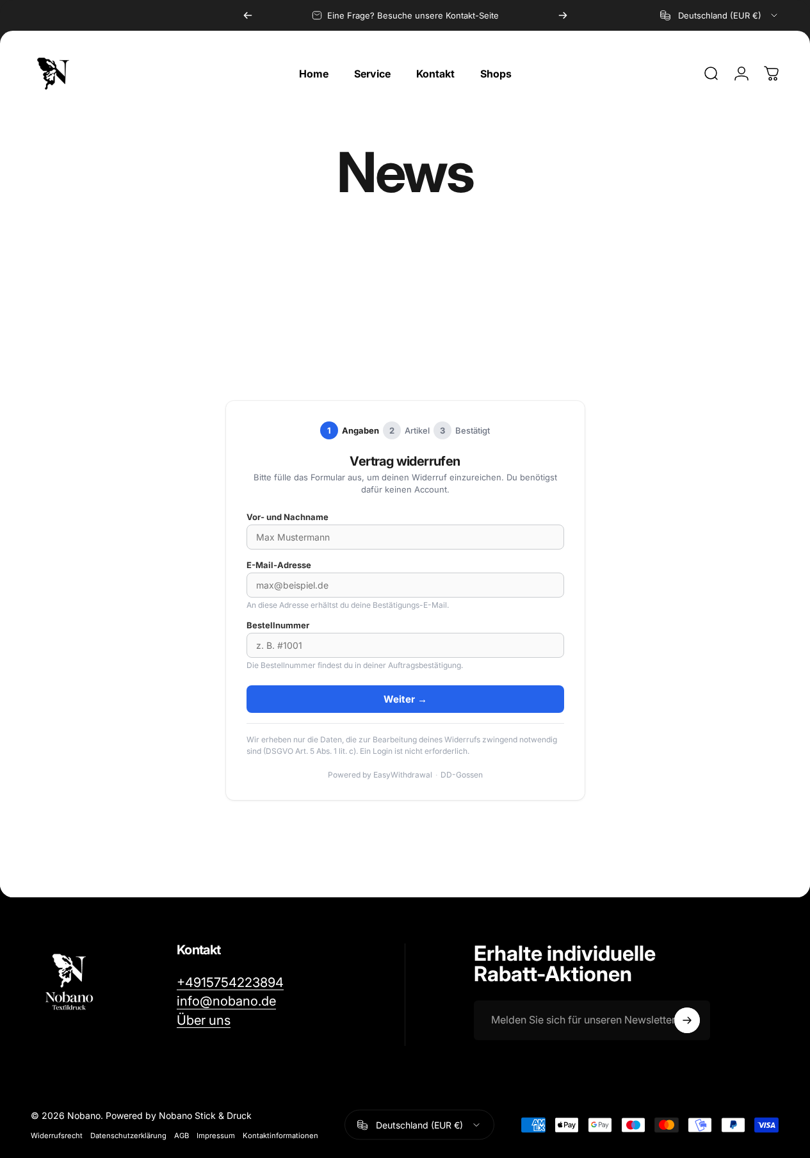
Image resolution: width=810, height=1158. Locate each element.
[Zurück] (248, 15)
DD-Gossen (462, 774)
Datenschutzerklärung (128, 1135)
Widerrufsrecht (57, 1135)
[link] (204, 1020)
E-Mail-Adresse (279, 565)
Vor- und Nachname (287, 517)
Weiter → (405, 699)
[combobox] (719, 15)
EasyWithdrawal (402, 774)
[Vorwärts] (563, 15)
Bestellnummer (278, 625)
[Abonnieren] (687, 1020)
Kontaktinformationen (280, 1135)
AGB (181, 1135)
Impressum (216, 1135)
